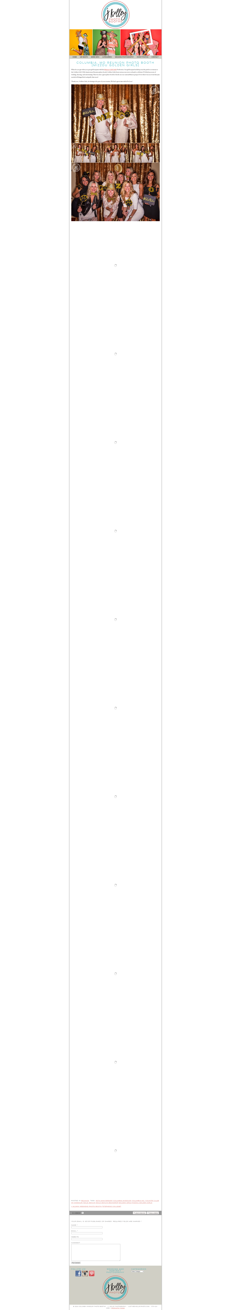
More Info (95, 57)
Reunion (85, 1200)
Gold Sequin (89, 1203)
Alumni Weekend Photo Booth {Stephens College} (96, 1206)
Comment (75, 1243)
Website (75, 1237)
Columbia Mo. (138, 1200)
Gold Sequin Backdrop (107, 1203)
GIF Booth (84, 57)
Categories (107, 57)
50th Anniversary (104, 1200)
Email (74, 1231)
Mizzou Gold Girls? (110, 69)
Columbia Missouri (122, 1200)
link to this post (140, 1213)
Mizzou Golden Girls (142, 1203)
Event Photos (142, 57)
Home (75, 57)
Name (73, 1225)
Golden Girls (125, 1203)
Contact (155, 57)
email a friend (153, 1213)
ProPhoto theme (118, 1308)
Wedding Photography (124, 57)
